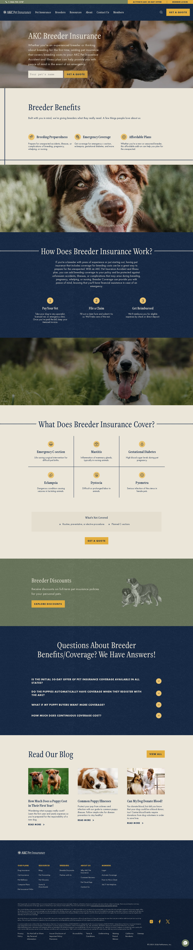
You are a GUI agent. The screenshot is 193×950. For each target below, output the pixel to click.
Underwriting (103, 933)
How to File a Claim (109, 880)
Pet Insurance (43, 12)
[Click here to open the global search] (161, 12)
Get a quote (97, 540)
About (89, 12)
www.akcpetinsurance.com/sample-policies (104, 905)
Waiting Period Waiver (116, 936)
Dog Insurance (24, 870)
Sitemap (140, 933)
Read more (34, 824)
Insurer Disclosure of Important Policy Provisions (57, 936)
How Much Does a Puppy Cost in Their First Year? (47, 803)
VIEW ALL (155, 754)
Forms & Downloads (43, 885)
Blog (40, 870)
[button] (185, 943)
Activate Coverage (109, 875)
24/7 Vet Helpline (109, 884)
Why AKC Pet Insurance (86, 871)
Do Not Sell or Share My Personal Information (35, 936)
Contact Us (103, 12)
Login (104, 870)
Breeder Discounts (67, 870)
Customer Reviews (88, 877)
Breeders (60, 12)
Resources (76, 12)
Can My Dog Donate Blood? (145, 801)
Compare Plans (24, 884)
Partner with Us (66, 875)
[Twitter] (168, 921)
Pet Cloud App (86, 882)
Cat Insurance (23, 875)
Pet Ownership (44, 875)
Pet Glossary (44, 880)
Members (118, 12)
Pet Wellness (22, 880)
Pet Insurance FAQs (25, 889)
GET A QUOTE (178, 12)
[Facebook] (160, 921)
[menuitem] (43, 12)
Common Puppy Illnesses (94, 801)
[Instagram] (151, 921)
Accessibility (78, 933)
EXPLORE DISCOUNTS (48, 603)
